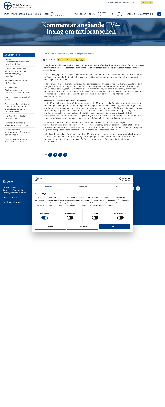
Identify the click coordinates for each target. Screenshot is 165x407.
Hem (45, 54)
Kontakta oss (101, 14)
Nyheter (61, 60)
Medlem (91, 14)
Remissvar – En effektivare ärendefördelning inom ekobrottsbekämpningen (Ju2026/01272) (17, 107)
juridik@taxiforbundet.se (14, 193)
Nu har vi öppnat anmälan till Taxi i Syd (17, 81)
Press (52, 54)
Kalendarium (10, 14)
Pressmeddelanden (75, 60)
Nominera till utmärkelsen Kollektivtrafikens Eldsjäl (17, 124)
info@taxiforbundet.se (128, 2)
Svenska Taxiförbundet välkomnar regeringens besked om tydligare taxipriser (15, 72)
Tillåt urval (82, 227)
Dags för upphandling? (57, 14)
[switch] (70, 218)
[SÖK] (159, 14)
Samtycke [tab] (49, 186)
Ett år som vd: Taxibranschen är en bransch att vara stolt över (17, 90)
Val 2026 (119, 14)
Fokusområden (41, 14)
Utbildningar (25, 14)
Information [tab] (82, 186)
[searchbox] (142, 21)
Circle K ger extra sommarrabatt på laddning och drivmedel (17, 132)
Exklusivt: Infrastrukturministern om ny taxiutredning (17, 61)
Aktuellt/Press (12, 55)
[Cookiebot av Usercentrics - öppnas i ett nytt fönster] (121, 179)
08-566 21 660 (113, 2)
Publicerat (80, 14)
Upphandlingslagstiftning (140, 14)
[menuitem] (159, 14)
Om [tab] (116, 186)
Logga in (148, 3)
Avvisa (50, 227)
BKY (113, 14)
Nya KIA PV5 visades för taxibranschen (15, 117)
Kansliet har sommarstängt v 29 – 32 (17, 98)
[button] (159, 21)
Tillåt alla (114, 227)
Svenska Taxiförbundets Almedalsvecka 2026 (16, 140)
